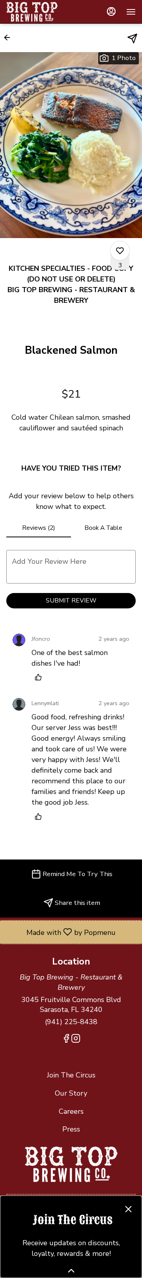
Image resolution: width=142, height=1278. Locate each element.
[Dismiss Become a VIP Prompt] (128, 1209)
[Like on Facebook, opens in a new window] (66, 1040)
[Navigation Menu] (131, 12)
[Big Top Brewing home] (41, 12)
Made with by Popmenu (61, 932)
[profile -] (111, 11)
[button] (9, 37)
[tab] (38, 527)
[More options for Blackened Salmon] (119, 250)
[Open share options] (132, 38)
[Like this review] (40, 677)
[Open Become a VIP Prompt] (71, 1270)
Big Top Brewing (71, 1164)
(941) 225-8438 (71, 1022)
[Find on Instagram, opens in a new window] (75, 1040)
